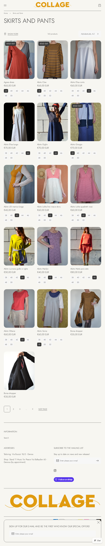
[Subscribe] (98, 460)
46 (28, 91)
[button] (5, 5)
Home (6, 13)
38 (6, 91)
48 (6, 95)
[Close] (98, 522)
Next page (42, 409)
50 (11, 95)
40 (11, 91)
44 (22, 91)
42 (17, 91)
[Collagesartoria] (52, 5)
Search (6, 438)
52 (50, 95)
